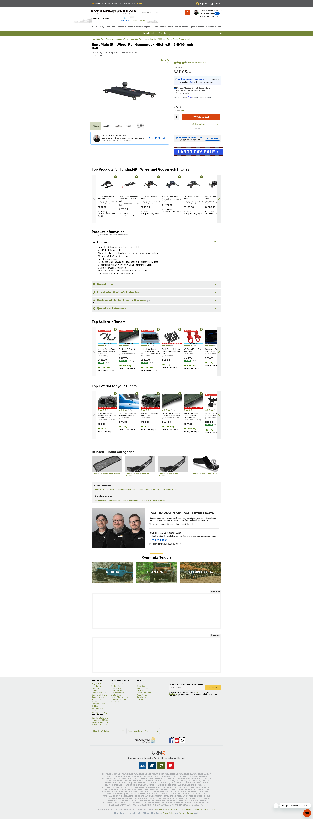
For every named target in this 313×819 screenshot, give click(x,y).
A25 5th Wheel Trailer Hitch (193, 200)
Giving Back (141, 686)
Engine (147, 27)
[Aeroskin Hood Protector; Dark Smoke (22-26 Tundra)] (150, 401)
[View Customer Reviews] (180, 62)
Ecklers (181, 758)
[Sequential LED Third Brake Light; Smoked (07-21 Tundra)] (215, 337)
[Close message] (221, 33)
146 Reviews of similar (197, 63)
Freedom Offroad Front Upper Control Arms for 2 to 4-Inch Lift (107, 352)
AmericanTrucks (152, 758)
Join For (212, 139)
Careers (140, 690)
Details (139, 3)
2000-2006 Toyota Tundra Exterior (143, 39)
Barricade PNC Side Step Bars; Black (128, 351)
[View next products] (219, 199)
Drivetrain (138, 27)
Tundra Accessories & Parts (105, 489)
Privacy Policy (201, 692)
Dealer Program (143, 695)
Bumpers (129, 27)
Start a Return (116, 686)
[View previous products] (94, 199)
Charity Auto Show (144, 693)
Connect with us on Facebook (171, 740)
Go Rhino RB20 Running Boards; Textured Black (171, 415)
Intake (170, 27)
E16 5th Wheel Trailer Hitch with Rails (107, 200)
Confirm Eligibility (182, 93)
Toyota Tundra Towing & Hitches (165, 489)
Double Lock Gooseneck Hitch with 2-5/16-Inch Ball (129, 201)
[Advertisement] (156, 611)
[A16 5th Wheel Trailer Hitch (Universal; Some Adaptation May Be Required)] (150, 184)
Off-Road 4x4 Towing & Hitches (153, 500)
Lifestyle (102, 27)
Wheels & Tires (214, 27)
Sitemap (158, 809)
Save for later (199, 124)
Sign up (213, 688)
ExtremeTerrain (169, 758)
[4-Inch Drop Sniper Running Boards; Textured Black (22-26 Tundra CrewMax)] (193, 401)
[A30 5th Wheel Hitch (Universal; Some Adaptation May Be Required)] (172, 184)
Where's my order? (118, 684)
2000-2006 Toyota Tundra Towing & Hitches (175, 39)
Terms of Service (186, 813)
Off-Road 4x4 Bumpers (130, 500)
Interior (177, 27)
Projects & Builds (98, 684)
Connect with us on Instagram (182, 740)
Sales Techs (141, 697)
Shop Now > (163, 33)
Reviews (140, 699)
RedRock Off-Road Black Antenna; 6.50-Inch (128, 415)
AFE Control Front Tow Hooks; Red (192, 351)
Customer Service (117, 693)
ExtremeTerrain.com (113, 12)
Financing (95, 701)
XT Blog (95, 706)
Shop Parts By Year (99, 693)
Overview (140, 684)
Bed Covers (112, 27)
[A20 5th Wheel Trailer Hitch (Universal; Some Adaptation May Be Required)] (215, 184)
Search (187, 12)
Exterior (163, 27)
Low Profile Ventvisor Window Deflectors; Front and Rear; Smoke (107, 416)
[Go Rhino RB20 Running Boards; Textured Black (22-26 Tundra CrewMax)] (172, 401)
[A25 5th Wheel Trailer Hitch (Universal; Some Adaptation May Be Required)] (193, 184)
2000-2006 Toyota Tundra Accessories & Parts (110, 39)
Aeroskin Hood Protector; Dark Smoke (150, 415)
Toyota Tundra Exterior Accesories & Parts (133, 489)
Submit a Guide (142, 688)
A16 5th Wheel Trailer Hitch (150, 200)
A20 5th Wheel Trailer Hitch (214, 200)
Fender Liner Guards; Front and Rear (213, 415)
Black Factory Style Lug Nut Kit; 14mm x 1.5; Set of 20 (171, 352)
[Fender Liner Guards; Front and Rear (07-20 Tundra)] (215, 401)
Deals (94, 27)
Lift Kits (185, 27)
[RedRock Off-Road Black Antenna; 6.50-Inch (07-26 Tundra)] (129, 401)
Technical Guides (98, 704)
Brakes (121, 27)
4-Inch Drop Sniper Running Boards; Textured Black (192, 416)
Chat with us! (116, 695)
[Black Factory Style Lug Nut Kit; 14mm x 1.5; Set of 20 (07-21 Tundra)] (172, 337)
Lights (192, 27)
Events (94, 690)
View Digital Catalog (99, 713)
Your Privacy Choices (191, 809)
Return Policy (116, 688)
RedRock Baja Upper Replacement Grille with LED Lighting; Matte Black (150, 352)
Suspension (201, 27)
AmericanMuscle (135, 758)
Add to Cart (203, 117)
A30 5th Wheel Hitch (171, 199)
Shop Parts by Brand (99, 695)
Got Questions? (117, 690)
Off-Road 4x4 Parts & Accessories (107, 500)
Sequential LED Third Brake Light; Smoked (213, 351)
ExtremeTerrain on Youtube (177, 740)
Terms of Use (116, 701)
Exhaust (154, 27)
